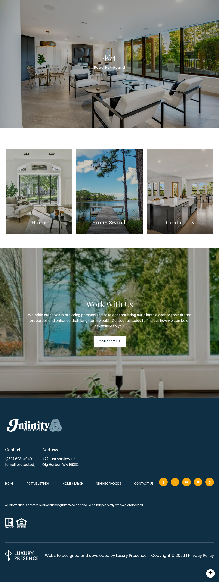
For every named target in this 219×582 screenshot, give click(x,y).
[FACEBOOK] (163, 482)
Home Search (73, 483)
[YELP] (209, 482)
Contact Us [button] (109, 341)
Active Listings (38, 483)
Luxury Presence (131, 555)
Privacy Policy (201, 555)
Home (9, 483)
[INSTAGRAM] (175, 482)
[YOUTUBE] (198, 482)
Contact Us (144, 484)
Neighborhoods (108, 483)
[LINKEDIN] (186, 482)
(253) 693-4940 (18, 458)
